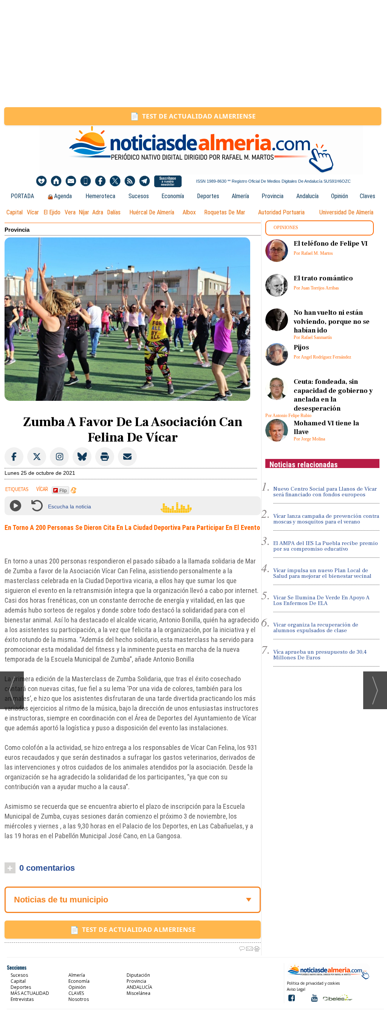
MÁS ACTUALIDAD (30, 993)
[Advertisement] (193, 53)
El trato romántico (323, 278)
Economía (172, 196)
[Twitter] (115, 181)
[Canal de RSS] (129, 181)
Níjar (84, 212)
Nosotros (78, 999)
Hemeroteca (100, 196)
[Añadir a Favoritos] (41, 181)
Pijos (301, 347)
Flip (63, 490)
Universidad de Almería (346, 212)
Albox (189, 212)
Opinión (339, 196)
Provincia (272, 196)
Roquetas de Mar (224, 212)
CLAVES (76, 993)
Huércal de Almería (151, 212)
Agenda (63, 196)
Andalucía (307, 196)
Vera (70, 212)
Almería (240, 196)
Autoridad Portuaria (281, 212)
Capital (14, 212)
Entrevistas (22, 999)
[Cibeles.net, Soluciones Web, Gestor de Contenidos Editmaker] (337, 997)
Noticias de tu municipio (61, 899)
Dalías (114, 212)
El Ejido (51, 212)
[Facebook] (100, 181)
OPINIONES (286, 227)
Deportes (208, 196)
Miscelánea (138, 993)
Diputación (138, 975)
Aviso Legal (296, 989)
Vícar (33, 212)
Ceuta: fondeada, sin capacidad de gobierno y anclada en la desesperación (333, 395)
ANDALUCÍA (139, 987)
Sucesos (138, 196)
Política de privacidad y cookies (313, 983)
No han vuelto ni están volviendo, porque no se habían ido (332, 321)
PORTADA (22, 196)
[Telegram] (144, 181)
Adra (97, 212)
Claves (367, 196)
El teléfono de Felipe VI (331, 243)
